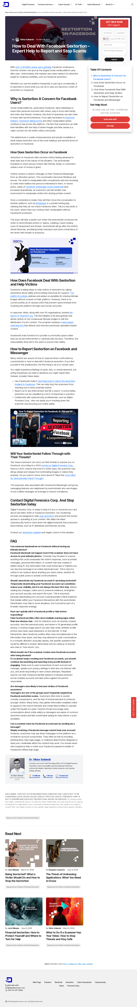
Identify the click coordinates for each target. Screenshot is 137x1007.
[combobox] (106, 39)
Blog (6, 12)
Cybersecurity (100, 982)
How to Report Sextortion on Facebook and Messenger (108, 98)
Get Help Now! (133, 707)
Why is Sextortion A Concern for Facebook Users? (109, 77)
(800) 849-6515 (110, 119)
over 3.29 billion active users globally (33, 67)
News (61, 986)
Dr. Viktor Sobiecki (40, 759)
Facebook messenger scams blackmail (44, 187)
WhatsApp (41, 203)
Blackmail (58, 982)
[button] (132, 4)
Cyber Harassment (84, 982)
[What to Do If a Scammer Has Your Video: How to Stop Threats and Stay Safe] (64, 911)
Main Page (37, 982)
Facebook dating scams (30, 121)
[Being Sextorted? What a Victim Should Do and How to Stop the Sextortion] (24, 853)
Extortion (47, 982)
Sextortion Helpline (31, 532)
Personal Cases (73, 986)
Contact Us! (62, 776)
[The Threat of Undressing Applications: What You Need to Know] (64, 853)
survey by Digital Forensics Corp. (57, 465)
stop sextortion (46, 516)
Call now (48, 776)
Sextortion (70, 982)
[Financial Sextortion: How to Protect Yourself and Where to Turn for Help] (24, 911)
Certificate (34, 776)
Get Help (110, 126)
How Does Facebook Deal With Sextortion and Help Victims (110, 91)
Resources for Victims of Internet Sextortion (23, 12)
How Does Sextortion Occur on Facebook (110, 84)
